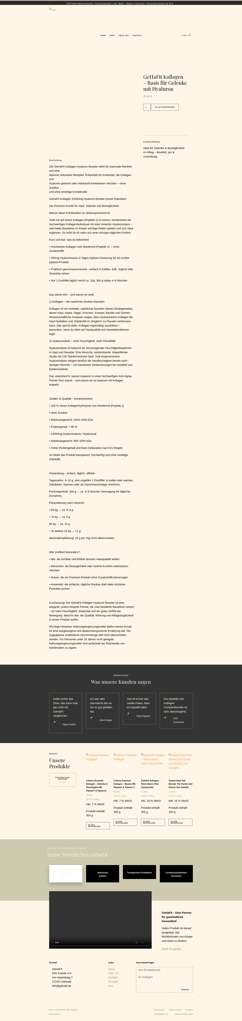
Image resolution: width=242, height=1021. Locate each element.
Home (103, 35)
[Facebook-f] (138, 996)
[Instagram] (143, 996)
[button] (100, 920)
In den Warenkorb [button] (94, 825)
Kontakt (137, 35)
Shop (112, 35)
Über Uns (124, 35)
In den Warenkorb (165, 107)
